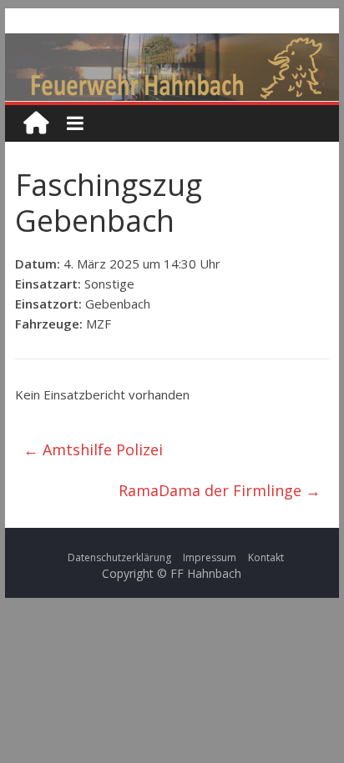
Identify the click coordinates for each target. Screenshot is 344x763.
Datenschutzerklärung (119, 557)
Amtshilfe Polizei (93, 449)
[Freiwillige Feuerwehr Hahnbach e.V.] (36, 123)
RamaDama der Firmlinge (220, 490)
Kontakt (266, 557)
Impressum (209, 557)
